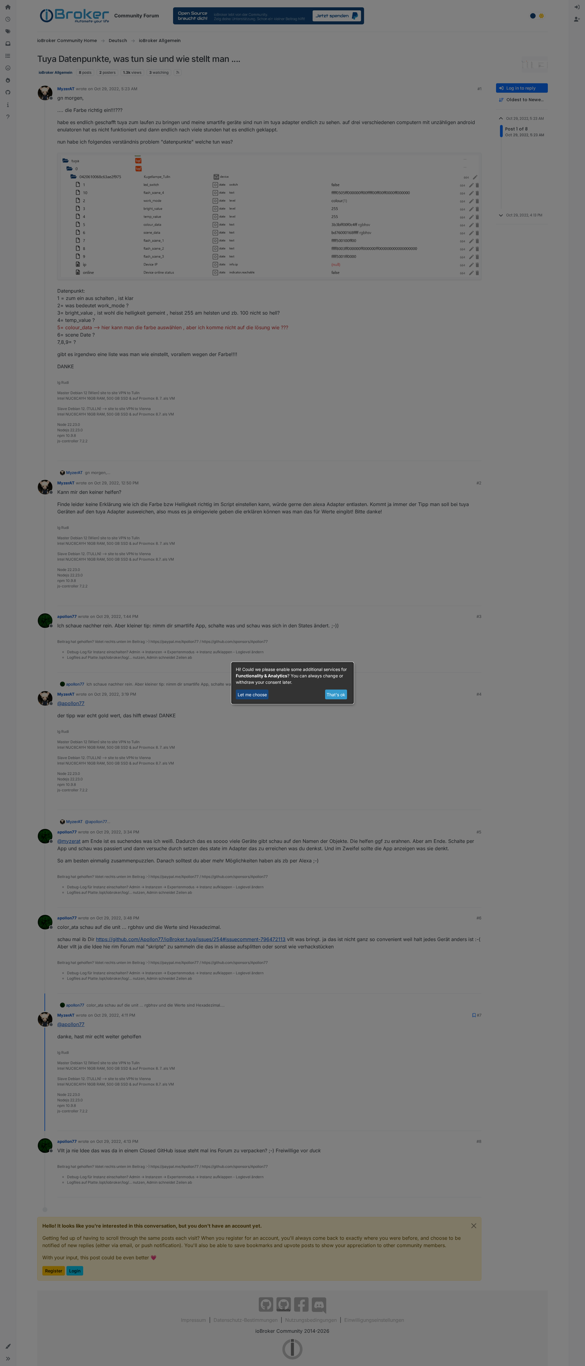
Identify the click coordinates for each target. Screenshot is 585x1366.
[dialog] (292, 683)
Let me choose (252, 694)
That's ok (336, 694)
